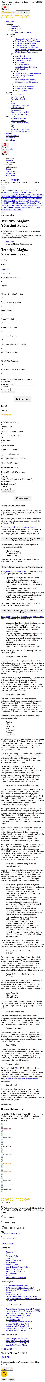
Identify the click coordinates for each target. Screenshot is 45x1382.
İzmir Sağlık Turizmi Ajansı (16, 1345)
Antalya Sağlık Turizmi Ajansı (17, 1341)
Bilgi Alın (4, 269)
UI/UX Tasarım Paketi (14, 1317)
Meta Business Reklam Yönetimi (27, 41)
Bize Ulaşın (10, 140)
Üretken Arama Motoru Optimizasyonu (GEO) (23, 1311)
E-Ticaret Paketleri (13, 1320)
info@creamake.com (12, 1233)
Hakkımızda (15, 26)
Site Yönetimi (16, 110)
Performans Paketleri (18, 95)
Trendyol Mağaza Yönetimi (21, 114)
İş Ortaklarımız (16, 28)
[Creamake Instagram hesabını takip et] (13, 180)
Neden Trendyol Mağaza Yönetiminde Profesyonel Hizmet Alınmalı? (22, 611)
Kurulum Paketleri (17, 108)
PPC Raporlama (19, 203)
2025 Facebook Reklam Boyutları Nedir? (21, 1296)
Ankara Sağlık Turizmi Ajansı (17, 1338)
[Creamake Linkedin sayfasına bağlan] (18, 180)
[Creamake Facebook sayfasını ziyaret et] (11, 180)
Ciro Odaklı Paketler (18, 99)
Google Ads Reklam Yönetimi (26, 39)
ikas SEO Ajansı (12, 1265)
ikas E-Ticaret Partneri (14, 1260)
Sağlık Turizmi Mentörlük (25, 207)
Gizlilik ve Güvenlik (8, 1349)
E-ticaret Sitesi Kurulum (24, 86)
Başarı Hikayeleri (12, 136)
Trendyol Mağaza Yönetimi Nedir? (13, 506)
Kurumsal (9, 160)
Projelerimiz (10, 138)
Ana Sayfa (10, 22)
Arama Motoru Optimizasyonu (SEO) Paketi (23, 1309)
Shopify (9, 133)
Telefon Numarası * (8, 384)
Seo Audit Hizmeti (22, 65)
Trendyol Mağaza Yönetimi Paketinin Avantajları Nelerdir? (22, 567)
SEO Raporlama (21, 69)
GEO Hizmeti (20, 63)
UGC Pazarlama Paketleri (25, 80)
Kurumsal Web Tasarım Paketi (17, 1326)
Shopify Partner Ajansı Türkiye (17, 1267)
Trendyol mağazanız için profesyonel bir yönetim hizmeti (22, 617)
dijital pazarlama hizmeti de (27, 1079)
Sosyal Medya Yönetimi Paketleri (28, 73)
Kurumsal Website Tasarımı (21, 131)
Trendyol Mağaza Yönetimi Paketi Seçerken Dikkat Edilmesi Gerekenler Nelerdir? (22, 539)
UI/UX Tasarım (21, 91)
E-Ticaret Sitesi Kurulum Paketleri (19, 1322)
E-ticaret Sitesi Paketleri (20, 112)
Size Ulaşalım (22, 13)
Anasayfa (9, 1252)
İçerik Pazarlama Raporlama (26, 67)
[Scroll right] (3, 212)
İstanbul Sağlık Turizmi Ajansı (17, 1343)
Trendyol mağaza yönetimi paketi (13, 572)
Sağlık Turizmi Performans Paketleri (20, 208)
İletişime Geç (6, 392)
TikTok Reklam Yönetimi (25, 45)
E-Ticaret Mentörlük (15, 192)
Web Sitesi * (5, 389)
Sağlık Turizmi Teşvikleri (15, 1271)
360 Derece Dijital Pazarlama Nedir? (20, 1288)
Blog (7, 1254)
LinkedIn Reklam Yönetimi (25, 43)
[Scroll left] (3, 187)
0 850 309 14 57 (10, 1244)
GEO (13, 103)
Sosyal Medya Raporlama (25, 75)
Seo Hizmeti (20, 56)
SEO (12, 101)
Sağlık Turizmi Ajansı (14, 1269)
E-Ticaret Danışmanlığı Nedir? (17, 1286)
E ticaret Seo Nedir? (13, 1294)
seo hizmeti (9, 1079)
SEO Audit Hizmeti (12, 201)
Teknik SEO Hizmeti (23, 58)
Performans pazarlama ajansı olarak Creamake (18, 527)
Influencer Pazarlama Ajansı (16, 1330)
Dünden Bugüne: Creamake (21, 33)
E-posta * (4, 387)
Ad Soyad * (5, 382)
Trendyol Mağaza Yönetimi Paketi (19, 1328)
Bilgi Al (4, 477)
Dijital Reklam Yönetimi (20, 123)
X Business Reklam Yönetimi (26, 48)
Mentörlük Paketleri (18, 97)
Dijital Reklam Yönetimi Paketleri (18, 1313)
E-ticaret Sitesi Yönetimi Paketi (17, 1324)
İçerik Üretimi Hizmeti (23, 60)
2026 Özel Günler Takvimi (16, 1278)
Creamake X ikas (12, 1256)
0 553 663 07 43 (10, 1238)
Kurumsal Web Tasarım (24, 88)
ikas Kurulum (11, 1263)
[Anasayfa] (4, 1376)
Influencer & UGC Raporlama (26, 82)
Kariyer (13, 30)
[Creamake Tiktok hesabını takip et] (16, 180)
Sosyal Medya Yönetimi (20, 106)
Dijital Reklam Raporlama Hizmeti (28, 50)
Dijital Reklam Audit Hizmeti (26, 52)
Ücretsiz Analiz (7, 149)
